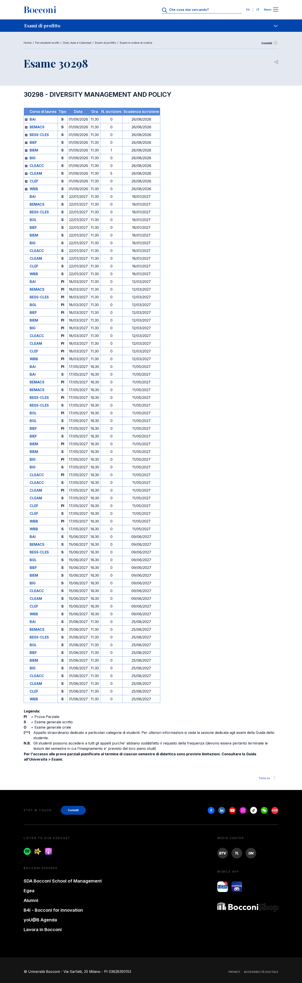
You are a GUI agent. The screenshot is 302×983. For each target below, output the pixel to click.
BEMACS (37, 127)
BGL (33, 220)
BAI (33, 119)
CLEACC (37, 165)
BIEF (33, 142)
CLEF (34, 181)
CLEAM (36, 173)
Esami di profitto (105, 42)
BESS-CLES (39, 135)
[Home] (40, 9)
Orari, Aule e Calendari (77, 42)
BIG (33, 158)
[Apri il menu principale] (275, 10)
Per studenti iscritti (47, 42)
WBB (34, 189)
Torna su (264, 778)
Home (28, 42)
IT (257, 9)
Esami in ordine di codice (136, 42)
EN (248, 9)
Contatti (266, 43)
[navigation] (151, 25)
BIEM (34, 150)
